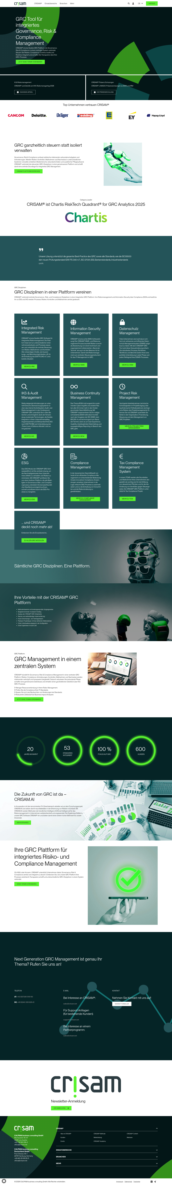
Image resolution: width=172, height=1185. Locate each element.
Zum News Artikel (26, 92)
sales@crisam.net (70, 1004)
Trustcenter (136, 1181)
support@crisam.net (71, 1020)
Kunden (63, 1137)
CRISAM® (38, 3)
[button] (4, 1181)
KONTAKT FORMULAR (122, 1004)
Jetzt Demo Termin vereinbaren (30, 62)
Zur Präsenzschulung (105, 92)
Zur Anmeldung (59, 1108)
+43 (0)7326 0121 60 (25, 997)
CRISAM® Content (132, 1134)
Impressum (119, 1181)
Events (63, 1141)
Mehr (72, 3)
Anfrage (152, 3)
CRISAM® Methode (99, 1134)
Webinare (129, 1137)
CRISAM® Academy (100, 1141)
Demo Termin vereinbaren (26, 884)
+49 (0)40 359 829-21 (25, 1002)
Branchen (63, 3)
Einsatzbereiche (51, 3)
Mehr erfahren (22, 822)
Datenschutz (128, 1181)
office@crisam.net (20, 1145)
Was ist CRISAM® (66, 1134)
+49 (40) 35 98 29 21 (21, 1158)
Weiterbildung (98, 1137)
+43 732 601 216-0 (21, 1142)
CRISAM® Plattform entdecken (28, 171)
